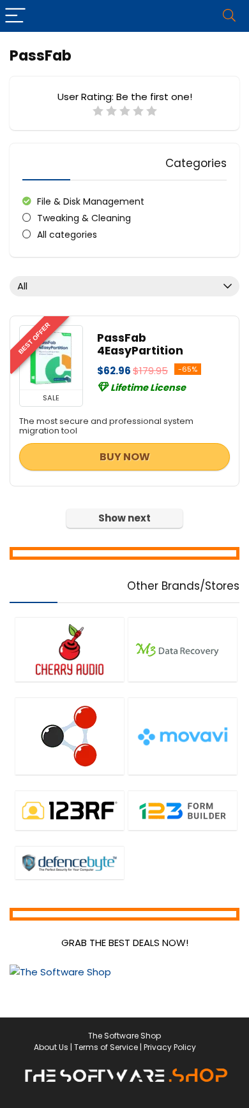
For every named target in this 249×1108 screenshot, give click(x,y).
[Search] (229, 16)
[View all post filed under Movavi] (182, 736)
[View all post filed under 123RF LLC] (69, 810)
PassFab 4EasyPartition (140, 344)
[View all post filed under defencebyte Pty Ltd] (69, 862)
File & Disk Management (90, 201)
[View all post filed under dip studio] (69, 736)
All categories (67, 234)
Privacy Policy (170, 1047)
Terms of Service (106, 1047)
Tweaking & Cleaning (84, 218)
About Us (51, 1047)
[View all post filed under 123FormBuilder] (182, 810)
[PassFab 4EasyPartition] (51, 358)
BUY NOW (125, 456)
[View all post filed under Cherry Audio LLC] (69, 649)
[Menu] (15, 16)
